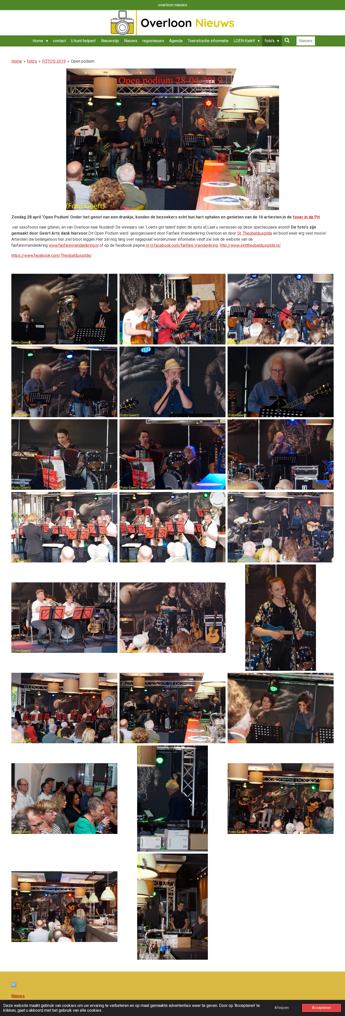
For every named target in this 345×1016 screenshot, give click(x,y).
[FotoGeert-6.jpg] (281, 381)
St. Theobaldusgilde (254, 233)
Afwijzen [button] (282, 1008)
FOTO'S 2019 (54, 61)
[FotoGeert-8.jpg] (172, 454)
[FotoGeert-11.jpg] (172, 527)
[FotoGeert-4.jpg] (64, 381)
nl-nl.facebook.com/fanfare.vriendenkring (182, 245)
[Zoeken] (287, 40)
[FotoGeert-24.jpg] (172, 907)
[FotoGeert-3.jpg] (281, 309)
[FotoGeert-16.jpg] (64, 708)
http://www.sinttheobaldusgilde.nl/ (250, 245)
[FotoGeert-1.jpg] (64, 309)
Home (16, 61)
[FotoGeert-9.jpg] (281, 454)
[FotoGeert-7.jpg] (64, 454)
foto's (32, 61)
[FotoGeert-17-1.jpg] (172, 708)
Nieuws (18, 996)
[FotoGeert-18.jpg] (281, 708)
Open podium (82, 61)
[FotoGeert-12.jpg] (281, 527)
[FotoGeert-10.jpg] (64, 527)
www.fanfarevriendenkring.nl (73, 245)
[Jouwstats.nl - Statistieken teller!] (13, 985)
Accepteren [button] (321, 1008)
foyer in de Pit (306, 217)
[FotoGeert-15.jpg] (281, 617)
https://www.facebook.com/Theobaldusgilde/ (51, 255)
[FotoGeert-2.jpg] (172, 309)
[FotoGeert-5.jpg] (172, 381)
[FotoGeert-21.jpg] (172, 799)
